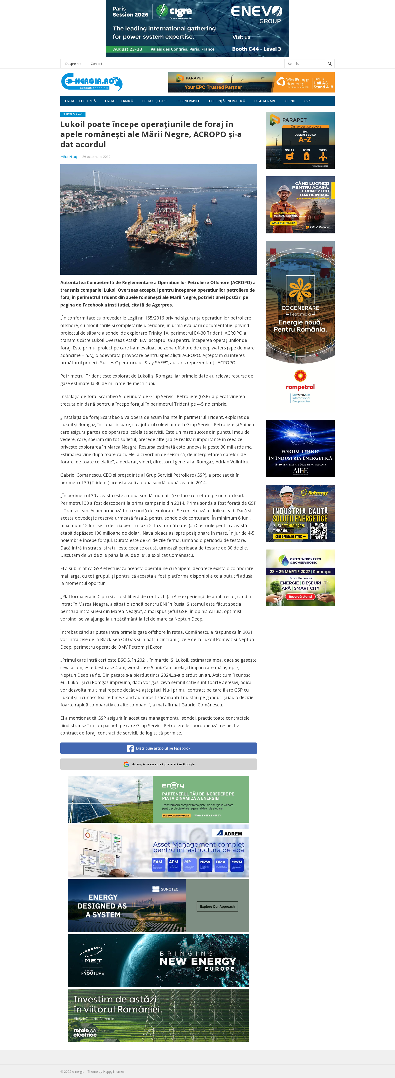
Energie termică (119, 101)
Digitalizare (265, 101)
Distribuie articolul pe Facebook (163, 748)
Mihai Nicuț (68, 156)
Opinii (290, 101)
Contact (96, 63)
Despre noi (73, 63)
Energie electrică (80, 101)
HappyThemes (114, 1071)
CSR (307, 101)
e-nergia (78, 1071)
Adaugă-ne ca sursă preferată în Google (163, 764)
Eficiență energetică (227, 101)
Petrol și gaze (154, 101)
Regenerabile (188, 101)
